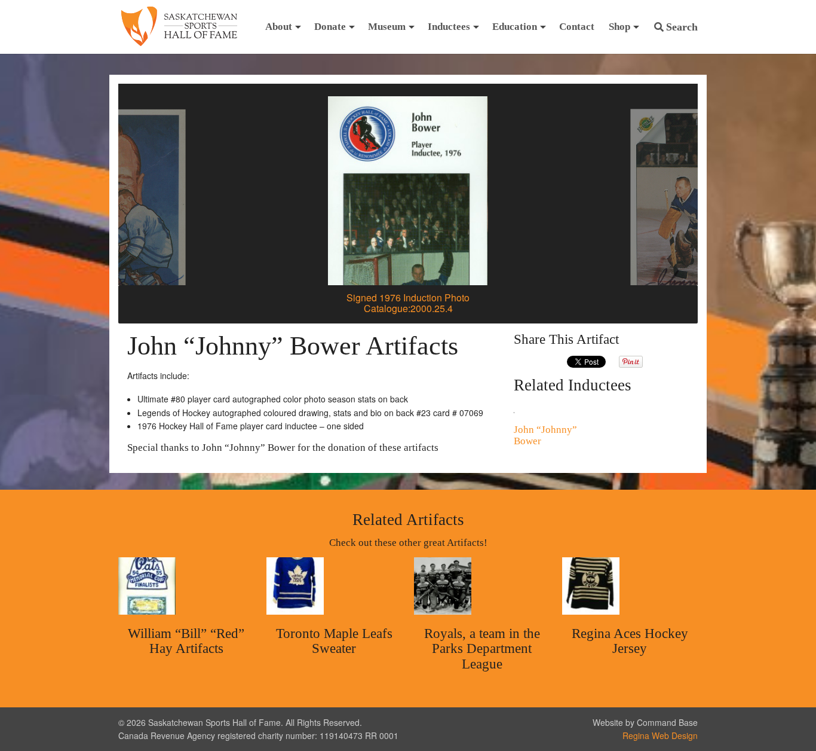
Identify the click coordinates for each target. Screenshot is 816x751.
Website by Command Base (645, 722)
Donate (330, 26)
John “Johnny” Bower (545, 435)
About (278, 26)
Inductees (449, 26)
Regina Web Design (660, 735)
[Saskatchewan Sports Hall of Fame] (179, 27)
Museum (387, 26)
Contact (576, 26)
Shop (619, 26)
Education (514, 26)
